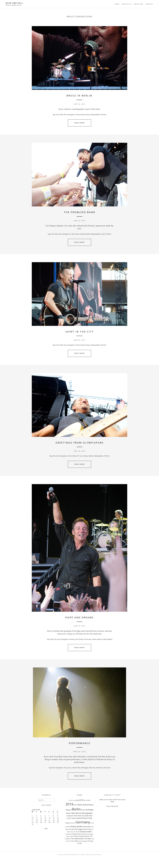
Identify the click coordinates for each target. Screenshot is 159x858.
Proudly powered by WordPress (68, 855)
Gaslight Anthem (70, 823)
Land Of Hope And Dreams (83, 639)
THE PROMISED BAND (79, 212)
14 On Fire (72, 800)
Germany (87, 115)
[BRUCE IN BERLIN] (79, 58)
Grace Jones (67, 768)
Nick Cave (92, 768)
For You (79, 456)
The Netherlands (77, 838)
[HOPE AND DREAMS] (79, 548)
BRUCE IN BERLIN (79, 95)
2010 (81, 800)
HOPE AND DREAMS (79, 617)
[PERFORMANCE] (79, 702)
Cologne (69, 816)
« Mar (46, 829)
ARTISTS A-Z (127, 4)
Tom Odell (74, 841)
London (94, 639)
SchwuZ (76, 836)
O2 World (77, 832)
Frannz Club (87, 818)
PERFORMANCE (79, 743)
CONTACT (149, 4)
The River (104, 115)
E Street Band (80, 115)
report (103, 234)
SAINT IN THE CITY (79, 331)
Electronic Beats (83, 816)
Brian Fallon (70, 813)
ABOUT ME (138, 4)
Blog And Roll (14, 3)
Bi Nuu (83, 810)
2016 (57, 115)
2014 (88, 800)
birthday (89, 809)
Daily (87, 855)
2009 (51, 639)
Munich (88, 234)
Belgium (68, 810)
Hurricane (87, 826)
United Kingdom (107, 639)
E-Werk (74, 816)
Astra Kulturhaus (85, 804)
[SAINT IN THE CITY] (79, 294)
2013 (85, 800)
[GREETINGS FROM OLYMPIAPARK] (79, 405)
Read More (79, 123)
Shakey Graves (84, 836)
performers (99, 768)
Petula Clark (76, 834)
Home (117, 4)
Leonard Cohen (76, 768)
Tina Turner (106, 768)
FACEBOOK (112, 806)
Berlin (61, 115)
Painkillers (69, 834)
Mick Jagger (84, 768)
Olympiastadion (95, 115)
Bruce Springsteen (69, 115)
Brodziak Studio (96, 855)
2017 (75, 805)
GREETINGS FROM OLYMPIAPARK (80, 442)
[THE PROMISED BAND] (79, 174)
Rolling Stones (85, 834)
